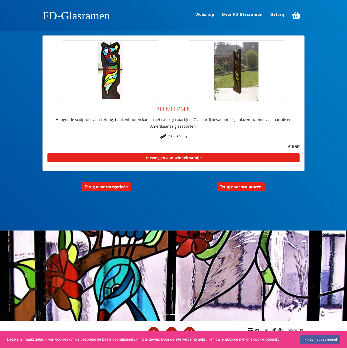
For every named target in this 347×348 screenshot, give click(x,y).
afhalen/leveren (290, 329)
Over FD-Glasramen (242, 14)
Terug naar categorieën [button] (106, 186)
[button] (26, 276)
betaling (260, 329)
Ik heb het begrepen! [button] (320, 339)
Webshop (204, 14)
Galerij (277, 14)
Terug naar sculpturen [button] (241, 186)
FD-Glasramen (76, 15)
